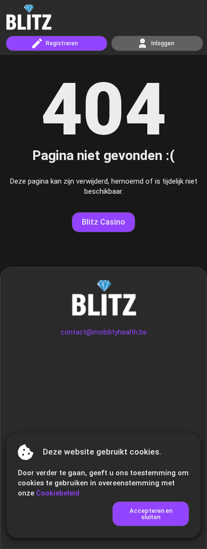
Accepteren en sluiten (150, 514)
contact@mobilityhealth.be (104, 332)
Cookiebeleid (57, 493)
